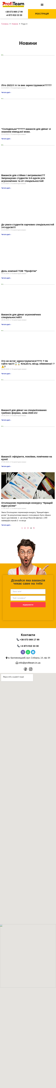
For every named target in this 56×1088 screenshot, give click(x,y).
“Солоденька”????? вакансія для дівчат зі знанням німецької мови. (26, 130)
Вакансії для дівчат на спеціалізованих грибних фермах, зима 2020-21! (24, 411)
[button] (42, 4)
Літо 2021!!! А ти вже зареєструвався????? (26, 85)
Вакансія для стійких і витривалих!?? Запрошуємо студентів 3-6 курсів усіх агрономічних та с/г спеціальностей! (23, 178)
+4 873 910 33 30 (14, 15)
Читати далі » (6, 92)
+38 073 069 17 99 (14, 12)
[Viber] (23, 652)
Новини (15, 24)
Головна (4, 24)
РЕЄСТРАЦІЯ (42, 14)
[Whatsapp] (28, 652)
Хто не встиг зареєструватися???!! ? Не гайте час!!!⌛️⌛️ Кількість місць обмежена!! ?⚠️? (28, 364)
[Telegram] (33, 652)
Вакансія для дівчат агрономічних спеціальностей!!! (21, 316)
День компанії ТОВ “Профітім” (19, 271)
